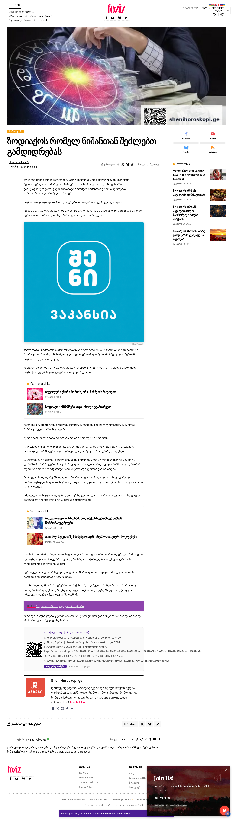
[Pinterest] (136, 739)
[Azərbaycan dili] (212, 4)
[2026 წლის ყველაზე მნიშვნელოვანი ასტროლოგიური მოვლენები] (35, 539)
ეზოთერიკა (44, 16)
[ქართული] (218, 4)
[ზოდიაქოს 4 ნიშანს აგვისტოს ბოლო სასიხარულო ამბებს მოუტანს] (218, 211)
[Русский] (221, 4)
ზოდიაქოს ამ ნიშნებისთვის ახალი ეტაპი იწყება (78, 407)
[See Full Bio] (87, 702)
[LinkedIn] (146, 739)
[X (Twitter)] (58, 708)
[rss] (213, 149)
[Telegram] (159, 739)
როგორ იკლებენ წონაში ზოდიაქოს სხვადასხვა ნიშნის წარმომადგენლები (83, 520)
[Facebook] (106, 18)
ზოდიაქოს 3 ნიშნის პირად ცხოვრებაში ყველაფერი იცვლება (189, 235)
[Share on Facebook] (118, 164)
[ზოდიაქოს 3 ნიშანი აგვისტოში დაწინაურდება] (218, 195)
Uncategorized (40, 20)
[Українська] (224, 4)
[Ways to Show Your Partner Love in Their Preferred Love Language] (218, 174)
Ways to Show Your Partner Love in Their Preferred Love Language (189, 175)
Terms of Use (123, 813)
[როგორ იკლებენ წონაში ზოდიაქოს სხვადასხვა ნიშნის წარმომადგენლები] (35, 523)
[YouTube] (72, 708)
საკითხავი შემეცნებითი (20, 20)
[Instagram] (62, 708)
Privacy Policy (104, 813)
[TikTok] (67, 708)
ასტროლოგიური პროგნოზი (22, 16)
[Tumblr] (150, 739)
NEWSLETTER (190, 8)
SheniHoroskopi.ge (19, 162)
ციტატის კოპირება (55, 666)
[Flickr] (154, 739)
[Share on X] (123, 164)
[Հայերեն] (210, 4)
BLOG (204, 8)
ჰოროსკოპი (28, 11)
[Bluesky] (119, 18)
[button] (215, 14)
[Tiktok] (141, 739)
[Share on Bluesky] (128, 164)
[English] (215, 4)
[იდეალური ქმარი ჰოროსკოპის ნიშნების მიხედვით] (35, 394)
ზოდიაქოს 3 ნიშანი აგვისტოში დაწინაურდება (189, 193)
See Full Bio (77, 702)
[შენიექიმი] (224, 810)
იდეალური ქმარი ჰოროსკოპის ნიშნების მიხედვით (80, 391)
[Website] (123, 739)
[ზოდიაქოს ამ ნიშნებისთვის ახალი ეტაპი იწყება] (35, 409)
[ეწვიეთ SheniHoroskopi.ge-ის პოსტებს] (11, 739)
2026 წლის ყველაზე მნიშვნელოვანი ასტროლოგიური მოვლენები (91, 536)
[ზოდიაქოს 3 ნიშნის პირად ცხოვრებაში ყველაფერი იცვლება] (218, 235)
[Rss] (126, 18)
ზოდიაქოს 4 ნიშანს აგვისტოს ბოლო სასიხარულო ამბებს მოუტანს (185, 213)
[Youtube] (112, 18)
